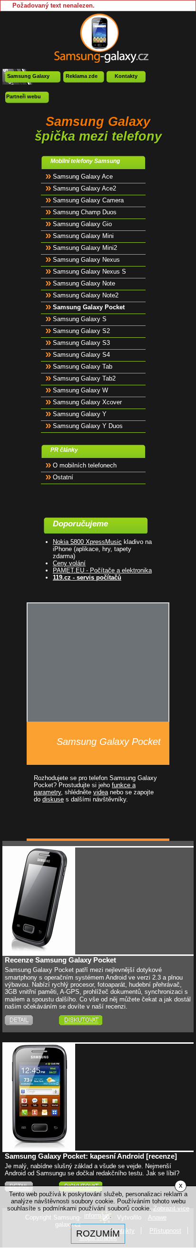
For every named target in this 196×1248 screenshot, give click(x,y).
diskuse (53, 799)
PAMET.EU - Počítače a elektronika (102, 570)
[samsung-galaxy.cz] (98, 37)
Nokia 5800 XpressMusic (87, 541)
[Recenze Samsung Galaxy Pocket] (39, 950)
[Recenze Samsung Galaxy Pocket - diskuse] (93, 1020)
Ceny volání (69, 563)
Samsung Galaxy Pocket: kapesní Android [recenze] (91, 1156)
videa (100, 792)
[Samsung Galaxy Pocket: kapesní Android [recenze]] (39, 1147)
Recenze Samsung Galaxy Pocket (60, 960)
